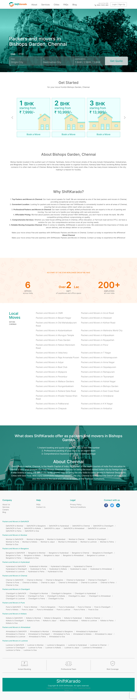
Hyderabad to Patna (36, 571)
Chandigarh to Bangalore (61, 593)
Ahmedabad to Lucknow (15, 636)
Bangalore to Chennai (80, 553)
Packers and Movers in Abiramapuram (99, 357)
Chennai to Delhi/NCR (14, 580)
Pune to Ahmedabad (45, 609)
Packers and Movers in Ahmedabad (16, 627)
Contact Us (40, 507)
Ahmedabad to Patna (37, 636)
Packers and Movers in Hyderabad (16, 562)
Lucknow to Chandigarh (15, 647)
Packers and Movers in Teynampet (97, 376)
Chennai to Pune (12, 582)
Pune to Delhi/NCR (13, 607)
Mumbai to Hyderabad (56, 539)
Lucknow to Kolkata (53, 647)
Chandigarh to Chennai (15, 596)
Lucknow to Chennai (98, 645)
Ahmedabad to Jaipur (103, 634)
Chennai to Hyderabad (75, 580)
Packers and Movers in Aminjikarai (97, 396)
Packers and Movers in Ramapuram (98, 372)
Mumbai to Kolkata (29, 542)
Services (45, 4)
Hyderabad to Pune (38, 569)
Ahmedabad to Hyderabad (87, 631)
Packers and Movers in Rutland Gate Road (56, 391)
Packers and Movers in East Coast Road (100, 391)
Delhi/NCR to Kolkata (32, 528)
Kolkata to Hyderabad (73, 618)
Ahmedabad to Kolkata (82, 634)
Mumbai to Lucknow (88, 542)
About (34, 4)
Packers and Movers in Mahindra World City (101, 330)
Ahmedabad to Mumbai (39, 631)
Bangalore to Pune (13, 555)
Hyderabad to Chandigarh (16, 569)
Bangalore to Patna (13, 558)
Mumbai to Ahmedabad (67, 542)
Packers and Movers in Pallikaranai (52, 403)
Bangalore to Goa (32, 558)
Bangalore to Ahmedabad (73, 555)
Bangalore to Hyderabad (58, 553)
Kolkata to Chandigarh (15, 620)
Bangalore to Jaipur (52, 555)
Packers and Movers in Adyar (50, 362)
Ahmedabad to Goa (57, 636)
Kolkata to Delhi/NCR (14, 618)
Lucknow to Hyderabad (77, 645)
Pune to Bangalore (48, 607)
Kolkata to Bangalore (52, 618)
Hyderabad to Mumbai (38, 566)
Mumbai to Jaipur (48, 542)
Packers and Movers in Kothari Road (98, 322)
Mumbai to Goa (12, 544)
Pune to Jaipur (27, 609)
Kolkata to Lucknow (89, 620)
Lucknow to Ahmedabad (92, 647)
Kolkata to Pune (33, 620)
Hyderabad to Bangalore (60, 566)
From (13, 59)
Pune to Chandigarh (102, 607)
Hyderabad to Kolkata (58, 569)
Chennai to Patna (107, 582)
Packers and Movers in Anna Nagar (98, 362)
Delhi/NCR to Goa (32, 531)
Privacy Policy (75, 504)
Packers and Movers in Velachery (51, 352)
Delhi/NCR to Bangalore (36, 526)
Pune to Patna (79, 609)
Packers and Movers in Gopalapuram (98, 367)
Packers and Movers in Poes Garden (53, 340)
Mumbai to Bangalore (35, 539)
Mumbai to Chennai (76, 539)
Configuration (80, 59)
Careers (5, 510)
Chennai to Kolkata (29, 582)
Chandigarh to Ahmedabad (100, 596)
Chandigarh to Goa (56, 598)
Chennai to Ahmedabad (68, 582)
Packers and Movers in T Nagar (96, 352)
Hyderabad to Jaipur (78, 569)
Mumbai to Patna (107, 542)
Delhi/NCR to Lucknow (97, 528)
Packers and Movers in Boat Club (51, 367)
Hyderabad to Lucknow (15, 571)
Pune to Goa (93, 609)
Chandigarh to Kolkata (56, 596)
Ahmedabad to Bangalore (62, 631)
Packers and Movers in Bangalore (15, 549)
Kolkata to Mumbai (33, 618)
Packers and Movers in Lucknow (15, 641)
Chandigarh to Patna (36, 598)
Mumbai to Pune (12, 542)
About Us (6, 504)
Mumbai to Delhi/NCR (14, 539)
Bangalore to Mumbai (36, 553)
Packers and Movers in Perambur (51, 376)
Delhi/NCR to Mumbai (14, 526)
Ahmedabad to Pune (61, 634)
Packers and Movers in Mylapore (51, 372)
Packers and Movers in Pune (13, 603)
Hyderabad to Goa (55, 571)
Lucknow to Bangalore (56, 645)
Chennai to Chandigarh (97, 580)
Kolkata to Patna (106, 620)
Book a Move (33, 134)
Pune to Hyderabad (66, 607)
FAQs (65, 4)
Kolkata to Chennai (92, 618)
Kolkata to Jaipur (49, 620)
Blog (74, 4)
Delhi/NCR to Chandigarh (103, 526)
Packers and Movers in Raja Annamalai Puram (57, 357)
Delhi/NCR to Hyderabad (59, 526)
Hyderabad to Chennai (83, 566)
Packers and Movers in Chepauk (51, 408)
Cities (56, 4)
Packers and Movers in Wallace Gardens (55, 381)
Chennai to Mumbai (34, 580)
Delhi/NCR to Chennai (81, 526)
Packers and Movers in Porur (94, 345)
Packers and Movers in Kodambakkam (54, 330)
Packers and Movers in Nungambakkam (55, 386)
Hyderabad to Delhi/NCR (16, 566)
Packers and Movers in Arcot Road (97, 313)
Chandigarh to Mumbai (39, 593)
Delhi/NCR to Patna (13, 531)
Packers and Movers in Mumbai (14, 535)
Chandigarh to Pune (36, 596)
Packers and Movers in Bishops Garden (99, 386)
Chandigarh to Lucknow (15, 598)
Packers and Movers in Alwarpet (96, 318)
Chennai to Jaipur (48, 582)
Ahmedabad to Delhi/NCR (16, 631)
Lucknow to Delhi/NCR (15, 645)
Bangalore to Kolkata (32, 555)
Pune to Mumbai (30, 607)
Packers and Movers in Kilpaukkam (97, 335)
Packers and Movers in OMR (49, 313)
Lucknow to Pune (35, 647)
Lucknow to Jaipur (71, 647)
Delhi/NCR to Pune (13, 528)
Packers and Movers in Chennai (14, 576)
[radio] (13, 54)
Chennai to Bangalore (54, 580)
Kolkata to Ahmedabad (69, 620)
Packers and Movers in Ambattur (96, 408)
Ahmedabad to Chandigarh (39, 634)
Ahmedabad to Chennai (15, 634)
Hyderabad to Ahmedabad (101, 569)
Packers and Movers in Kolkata (14, 614)
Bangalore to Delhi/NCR (15, 553)
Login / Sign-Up (118, 4)
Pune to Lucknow (63, 609)
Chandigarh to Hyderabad (85, 593)
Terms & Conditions (78, 507)
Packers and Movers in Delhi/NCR (15, 522)
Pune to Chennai (84, 607)
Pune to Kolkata (12, 609)
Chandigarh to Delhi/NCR (16, 593)
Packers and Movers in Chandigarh (16, 589)
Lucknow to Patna (13, 650)
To (44, 59)
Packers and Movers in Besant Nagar (53, 318)
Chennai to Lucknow (89, 582)
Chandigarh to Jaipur (76, 596)
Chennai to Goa (12, 585)
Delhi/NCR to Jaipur (52, 528)
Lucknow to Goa (30, 650)
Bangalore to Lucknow (96, 555)
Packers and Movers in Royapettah (97, 340)
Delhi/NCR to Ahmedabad (74, 528)
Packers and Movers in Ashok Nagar (98, 381)
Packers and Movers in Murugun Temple (55, 335)
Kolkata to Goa (12, 623)
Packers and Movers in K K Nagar (97, 403)
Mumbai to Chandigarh (97, 539)
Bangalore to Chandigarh (103, 553)
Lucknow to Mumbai (35, 645)
